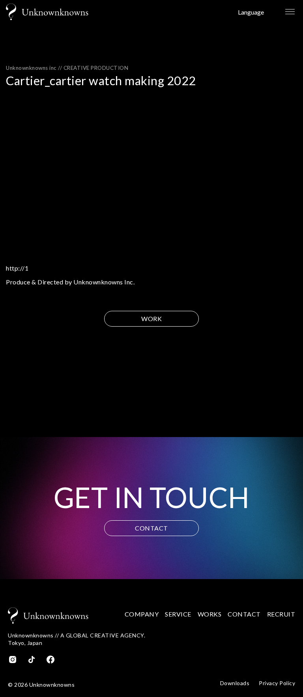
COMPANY (142, 614)
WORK (151, 318)
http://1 (17, 268)
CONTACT (151, 528)
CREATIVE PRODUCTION (96, 68)
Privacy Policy (277, 683)
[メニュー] (289, 12)
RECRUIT (281, 614)
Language (251, 12)
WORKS (210, 614)
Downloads (235, 683)
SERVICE (178, 614)
